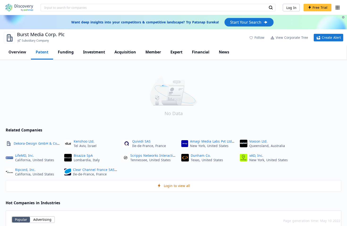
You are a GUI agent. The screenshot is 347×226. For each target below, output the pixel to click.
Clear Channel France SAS (93, 169)
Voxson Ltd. (258, 141)
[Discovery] (19, 7)
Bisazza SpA (83, 155)
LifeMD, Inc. (24, 155)
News (224, 52)
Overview (17, 52)
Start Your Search (245, 22)
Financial (200, 52)
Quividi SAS (141, 141)
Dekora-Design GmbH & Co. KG (38, 143)
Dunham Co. (201, 155)
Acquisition (125, 52)
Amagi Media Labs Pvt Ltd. (211, 141)
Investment (94, 52)
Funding (66, 52)
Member (153, 52)
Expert (176, 52)
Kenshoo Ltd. (84, 141)
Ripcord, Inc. (25, 169)
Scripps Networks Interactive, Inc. (157, 155)
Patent (42, 52)
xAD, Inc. (256, 155)
